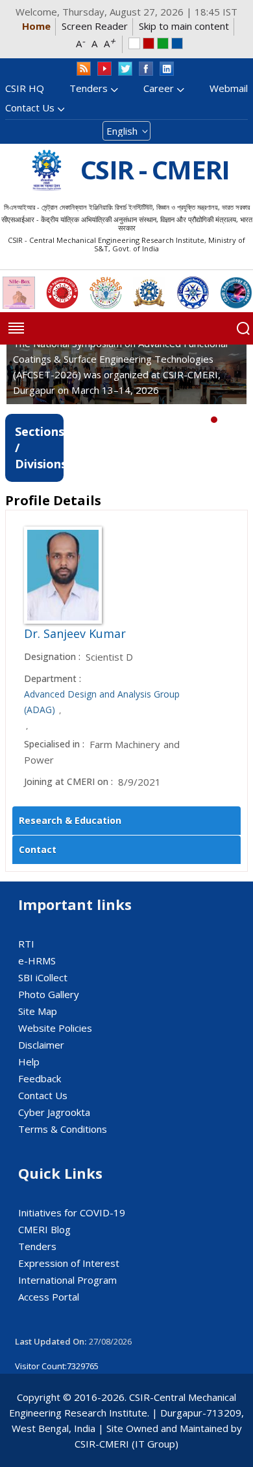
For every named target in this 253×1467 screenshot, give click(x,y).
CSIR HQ (24, 88)
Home (36, 25)
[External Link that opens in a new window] (19, 293)
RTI (26, 943)
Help (29, 1061)
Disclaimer (41, 1044)
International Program (67, 1279)
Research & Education (70, 820)
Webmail (229, 88)
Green (163, 43)
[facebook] (146, 69)
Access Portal (48, 1296)
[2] (233, 419)
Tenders (88, 88)
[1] (224, 419)
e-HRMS (37, 960)
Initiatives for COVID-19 (71, 1212)
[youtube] (104, 69)
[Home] (46, 170)
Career (158, 88)
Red (148, 43)
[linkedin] (167, 69)
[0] (214, 419)
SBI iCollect (42, 977)
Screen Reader (95, 25)
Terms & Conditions (62, 1128)
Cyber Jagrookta (54, 1112)
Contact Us (29, 107)
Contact (37, 849)
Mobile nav (16, 328)
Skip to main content (184, 25)
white (134, 43)
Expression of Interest (68, 1263)
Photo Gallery (48, 994)
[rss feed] (84, 69)
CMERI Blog (44, 1229)
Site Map (37, 1011)
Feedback (39, 1078)
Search (243, 328)
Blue (177, 43)
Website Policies (55, 1027)
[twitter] (125, 69)
